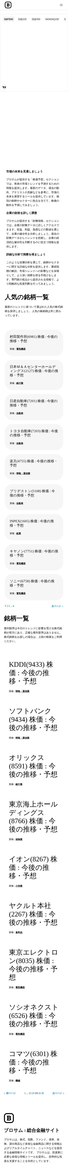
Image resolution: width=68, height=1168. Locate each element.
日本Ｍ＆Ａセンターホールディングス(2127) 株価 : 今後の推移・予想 (34, 371)
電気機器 (21, 349)
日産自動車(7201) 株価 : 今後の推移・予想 (34, 403)
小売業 (19, 886)
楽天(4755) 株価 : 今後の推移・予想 (34, 463)
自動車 (19, 413)
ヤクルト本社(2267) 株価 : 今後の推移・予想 (33, 914)
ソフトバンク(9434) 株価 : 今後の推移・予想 (33, 719)
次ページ (57, 606)
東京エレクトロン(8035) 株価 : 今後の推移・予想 (33, 965)
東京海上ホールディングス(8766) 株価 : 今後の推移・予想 (33, 816)
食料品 (19, 932)
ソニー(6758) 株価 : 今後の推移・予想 (32, 583)
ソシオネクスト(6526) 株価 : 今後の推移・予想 (34, 1015)
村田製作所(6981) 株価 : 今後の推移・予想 (34, 339)
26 (42, 1093)
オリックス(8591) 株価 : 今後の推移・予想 (33, 766)
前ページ (10, 1093)
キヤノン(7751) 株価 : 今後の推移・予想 (34, 553)
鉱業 (18, 533)
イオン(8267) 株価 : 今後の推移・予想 (33, 867)
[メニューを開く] (61, 5)
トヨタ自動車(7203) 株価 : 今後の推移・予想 (34, 433)
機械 (18, 1080)
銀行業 (19, 383)
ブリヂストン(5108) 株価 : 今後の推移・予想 (32, 493)
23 (33, 1093)
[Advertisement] (34, 128)
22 (30, 1093)
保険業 (19, 839)
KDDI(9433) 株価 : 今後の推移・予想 (31, 673)
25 (39, 1093)
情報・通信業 (23, 473)
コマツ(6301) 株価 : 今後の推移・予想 (33, 1062)
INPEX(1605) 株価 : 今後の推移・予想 (32, 523)
